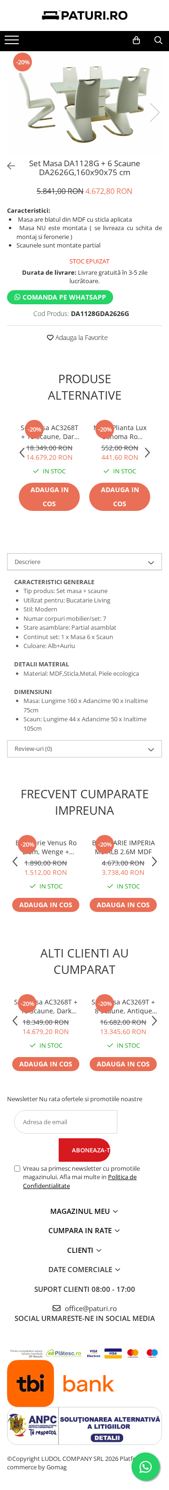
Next (154, 112)
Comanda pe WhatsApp (63, 297)
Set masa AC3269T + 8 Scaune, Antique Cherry (123, 1006)
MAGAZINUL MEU (81, 1211)
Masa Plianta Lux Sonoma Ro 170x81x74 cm (119, 432)
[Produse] (13, 43)
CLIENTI (81, 1250)
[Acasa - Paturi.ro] (84, 15)
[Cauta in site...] (158, 40)
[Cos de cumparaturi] (136, 40)
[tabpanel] (84, 102)
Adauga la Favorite (81, 337)
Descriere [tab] (27, 561)
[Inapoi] (7, 166)
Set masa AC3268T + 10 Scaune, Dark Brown (49, 432)
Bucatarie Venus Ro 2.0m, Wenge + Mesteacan (46, 847)
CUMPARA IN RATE (81, 1230)
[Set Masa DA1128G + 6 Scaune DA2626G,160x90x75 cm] (84, 102)
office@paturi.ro (90, 1308)
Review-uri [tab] (33, 748)
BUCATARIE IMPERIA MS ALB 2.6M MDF (123, 847)
